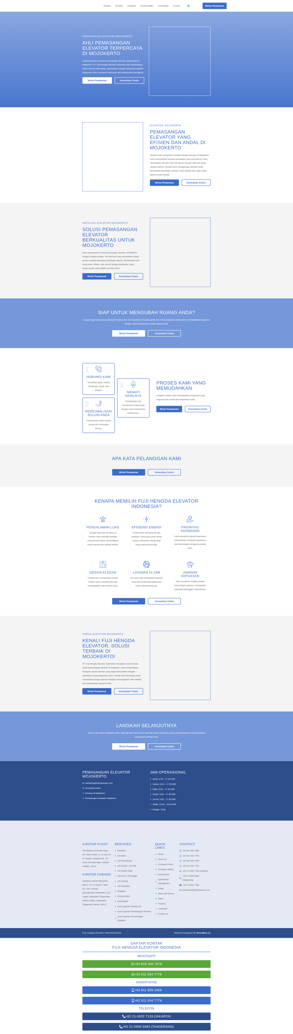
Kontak (176, 6)
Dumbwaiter (163, 6)
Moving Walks (147, 6)
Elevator (119, 6)
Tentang (107, 6)
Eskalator (131, 6)
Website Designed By (192, 933)
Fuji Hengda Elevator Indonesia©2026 (101, 933)
